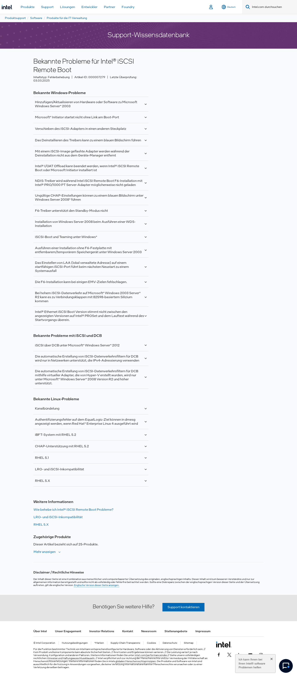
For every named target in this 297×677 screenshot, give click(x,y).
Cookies (151, 643)
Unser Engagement (68, 631)
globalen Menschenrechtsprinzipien (135, 661)
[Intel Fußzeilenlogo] (224, 644)
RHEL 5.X (41, 524)
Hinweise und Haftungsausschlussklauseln (71, 658)
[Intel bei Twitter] (229, 654)
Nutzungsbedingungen (75, 643)
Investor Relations (101, 631)
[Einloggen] (211, 7)
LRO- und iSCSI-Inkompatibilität (58, 517)
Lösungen (67, 7)
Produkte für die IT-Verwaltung (67, 18)
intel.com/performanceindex (151, 655)
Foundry (128, 7)
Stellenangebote (175, 631)
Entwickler (89, 7)
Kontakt (127, 631)
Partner (109, 7)
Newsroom (148, 631)
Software (36, 18)
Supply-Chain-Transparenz (125, 643)
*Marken (99, 643)
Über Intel (40, 631)
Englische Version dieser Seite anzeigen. (96, 585)
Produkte (28, 7)
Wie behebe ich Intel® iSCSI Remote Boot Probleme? (73, 509)
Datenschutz (170, 643)
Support (47, 7)
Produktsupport (15, 18)
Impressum (203, 631)
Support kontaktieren (183, 607)
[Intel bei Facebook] (219, 654)
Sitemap (188, 643)
